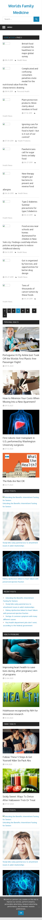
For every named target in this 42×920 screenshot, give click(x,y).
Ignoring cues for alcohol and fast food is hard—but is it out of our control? (30, 130)
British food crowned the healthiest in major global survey (28, 50)
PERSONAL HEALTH (11, 322)
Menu (9, 27)
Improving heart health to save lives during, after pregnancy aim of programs (20, 671)
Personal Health (23, 91)
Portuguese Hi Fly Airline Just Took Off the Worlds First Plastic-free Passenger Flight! (21, 358)
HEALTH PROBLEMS (11, 634)
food (12, 37)
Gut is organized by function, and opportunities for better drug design (30, 267)
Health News (22, 60)
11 (34, 311)
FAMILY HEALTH (10, 724)
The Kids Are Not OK (14, 481)
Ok (21, 913)
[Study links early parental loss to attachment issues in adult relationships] (21, 540)
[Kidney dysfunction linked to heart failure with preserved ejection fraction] (21, 576)
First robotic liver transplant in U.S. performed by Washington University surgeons (19, 441)
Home (6, 37)
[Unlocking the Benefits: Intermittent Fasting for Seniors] (21, 500)
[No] (39, 907)
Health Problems (24, 141)
